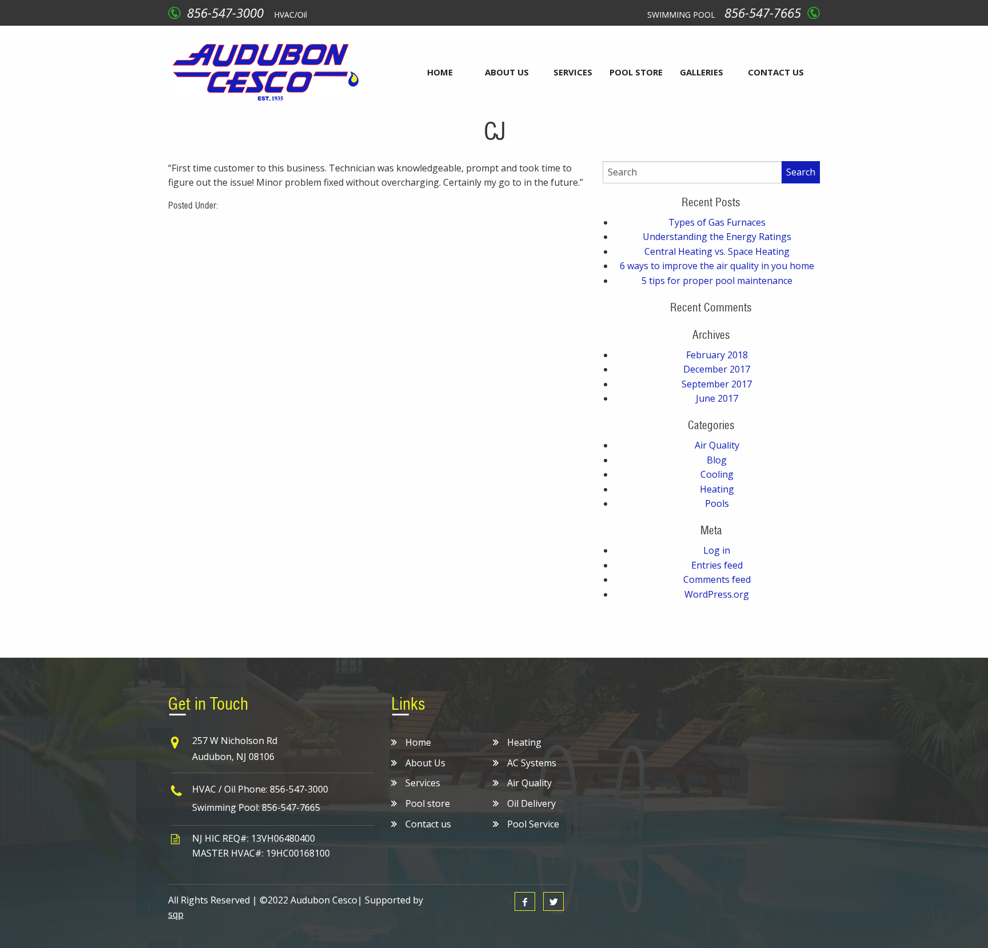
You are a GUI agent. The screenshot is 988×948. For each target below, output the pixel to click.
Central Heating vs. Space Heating (717, 251)
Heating (717, 489)
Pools (717, 503)
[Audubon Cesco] (265, 71)
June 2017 (717, 398)
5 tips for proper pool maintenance (717, 280)
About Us (507, 72)
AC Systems (531, 763)
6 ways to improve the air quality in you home (717, 265)
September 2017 (717, 384)
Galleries (701, 72)
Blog (717, 460)
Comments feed (717, 579)
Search (800, 172)
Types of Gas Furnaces (717, 222)
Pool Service (533, 824)
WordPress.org (716, 594)
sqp (176, 914)
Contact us (776, 72)
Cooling (717, 474)
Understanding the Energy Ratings (717, 236)
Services (572, 72)
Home (440, 72)
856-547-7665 (762, 12)
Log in (716, 550)
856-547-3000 (225, 12)
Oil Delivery (531, 803)
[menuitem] (440, 72)
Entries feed (717, 565)
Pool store (636, 72)
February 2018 (717, 355)
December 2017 (716, 369)
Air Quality (717, 445)
